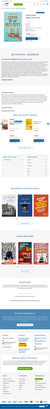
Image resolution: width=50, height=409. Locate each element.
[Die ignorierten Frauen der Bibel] (5, 124)
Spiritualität (22, 383)
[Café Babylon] (9, 205)
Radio (20, 387)
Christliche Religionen (7, 159)
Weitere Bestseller (25, 271)
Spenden (39, 379)
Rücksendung (22, 352)
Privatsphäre (18, 406)
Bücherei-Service (7, 393)
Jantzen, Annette (31, 15)
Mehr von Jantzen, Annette (25, 148)
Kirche (29, 168)
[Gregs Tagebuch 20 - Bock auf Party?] (41, 252)
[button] (17, 266)
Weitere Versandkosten (24, 349)
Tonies (4, 385)
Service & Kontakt (7, 347)
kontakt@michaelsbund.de (9, 342)
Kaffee (29, 171)
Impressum (4, 406)
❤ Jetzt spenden (18, 4)
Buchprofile (6, 391)
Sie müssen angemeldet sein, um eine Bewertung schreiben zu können (25, 300)
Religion (29, 159)
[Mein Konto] (38, 4)
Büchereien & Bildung (40, 383)
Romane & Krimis (7, 379)
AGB (37, 406)
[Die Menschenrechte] (25, 205)
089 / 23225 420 (39, 349)
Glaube (4, 389)
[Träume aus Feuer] (25, 252)
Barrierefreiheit (26, 406)
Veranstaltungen (39, 385)
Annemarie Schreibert (7, 79)
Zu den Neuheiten (25, 223)
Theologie (29, 162)
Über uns (37, 381)
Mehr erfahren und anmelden (25, 325)
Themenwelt (6, 387)
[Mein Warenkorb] (44, 4)
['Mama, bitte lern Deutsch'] (9, 252)
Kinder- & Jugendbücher (9, 381)
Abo (20, 389)
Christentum (30, 165)
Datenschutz (11, 406)
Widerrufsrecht (22, 350)
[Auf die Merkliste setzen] (39, 38)
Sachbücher (6, 383)
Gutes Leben (22, 381)
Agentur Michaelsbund (40, 387)
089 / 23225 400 (7, 343)
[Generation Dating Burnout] (41, 205)
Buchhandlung (38, 389)
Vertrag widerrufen (43, 406)
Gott (28, 174)
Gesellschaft (22, 379)
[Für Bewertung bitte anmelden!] (29, 21)
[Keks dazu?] (29, 124)
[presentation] (2, 123)
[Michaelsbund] (5, 4)
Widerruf (33, 406)
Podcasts (21, 385)
